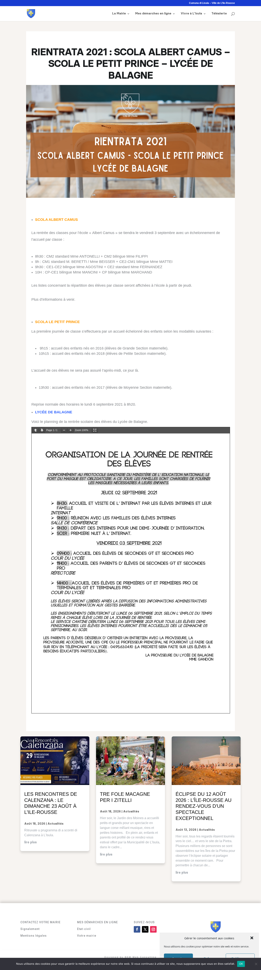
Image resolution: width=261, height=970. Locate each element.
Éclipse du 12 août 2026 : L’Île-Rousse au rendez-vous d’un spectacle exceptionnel (203, 806)
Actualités (55, 823)
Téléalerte (219, 13)
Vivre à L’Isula (191, 13)
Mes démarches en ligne (153, 13)
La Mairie (119, 13)
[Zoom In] (70, 430)
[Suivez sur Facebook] (137, 929)
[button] (252, 938)
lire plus (30, 842)
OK (241, 963)
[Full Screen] (95, 430)
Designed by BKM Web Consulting (130, 957)
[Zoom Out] (64, 430)
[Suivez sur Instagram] (153, 929)
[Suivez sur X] (145, 929)
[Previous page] (35, 430)
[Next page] (42, 430)
